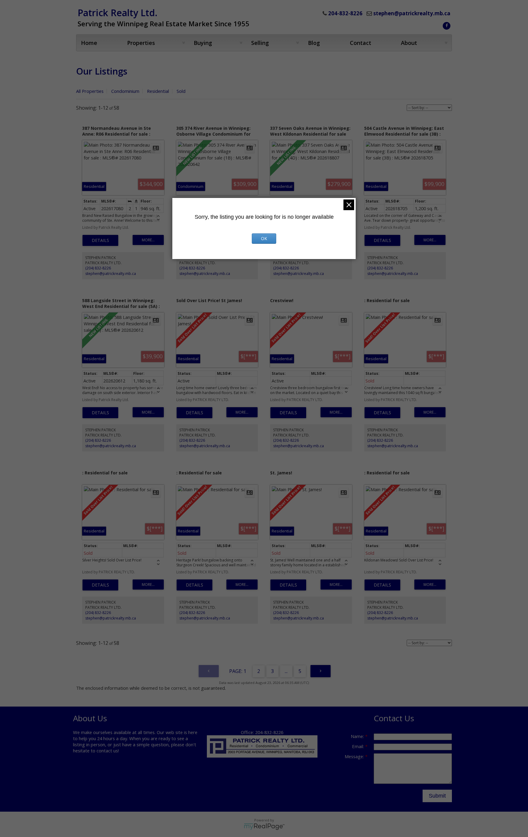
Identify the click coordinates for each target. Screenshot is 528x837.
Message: (355, 756)
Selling (260, 42)
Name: (358, 736)
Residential (158, 91)
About (409, 42)
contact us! (108, 750)
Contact (360, 42)
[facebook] (445, 25)
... (286, 671)
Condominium (125, 91)
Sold (181, 91)
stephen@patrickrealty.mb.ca (411, 13)
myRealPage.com (264, 826)
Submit (437, 796)
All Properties (90, 91)
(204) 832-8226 (98, 268)
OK (264, 238)
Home (89, 42)
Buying (203, 42)
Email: (358, 746)
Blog (314, 42)
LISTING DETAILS (100, 240)
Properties (141, 42)
